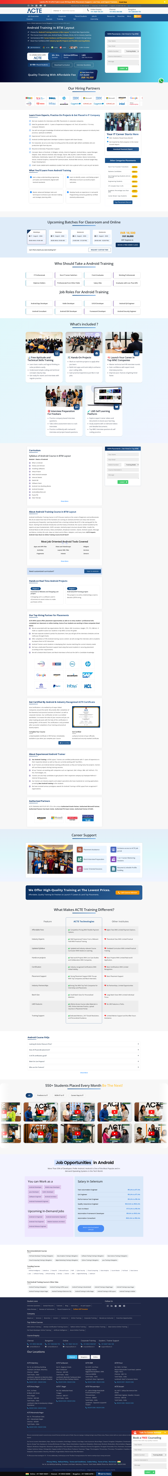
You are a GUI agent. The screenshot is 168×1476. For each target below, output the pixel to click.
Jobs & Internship (94, 17)
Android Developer (35, 1187)
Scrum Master (116, 1270)
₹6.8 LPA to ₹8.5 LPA (132, 1204)
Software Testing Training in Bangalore (93, 1256)
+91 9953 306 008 (36, 1344)
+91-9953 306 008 (115, 12)
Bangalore (132, 9)
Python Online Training (78, 1327)
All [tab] (29, 1095)
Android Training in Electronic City (61, 1291)
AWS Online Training (34, 1327)
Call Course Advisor (129, 892)
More (129, 16)
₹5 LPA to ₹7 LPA (134, 1190)
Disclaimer (113, 1462)
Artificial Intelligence (34, 1270)
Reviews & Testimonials (47, 1309)
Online (95, 1357)
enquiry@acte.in (70, 1347)
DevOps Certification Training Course (56, 1327)
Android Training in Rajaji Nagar (104, 1287)
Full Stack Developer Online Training (39, 1330)
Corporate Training (61, 17)
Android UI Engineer (35, 1217)
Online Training (76, 1318)
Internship (74, 1306)
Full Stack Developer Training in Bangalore (41, 1256)
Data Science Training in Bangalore (117, 1256)
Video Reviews (31, 1309)
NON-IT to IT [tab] (59, 1095)
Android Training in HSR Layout (107, 1291)
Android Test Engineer (36, 1222)
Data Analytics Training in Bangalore (67, 1256)
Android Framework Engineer (38, 1201)
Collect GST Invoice (80, 1309)
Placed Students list (80, 17)
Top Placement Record (123, 202)
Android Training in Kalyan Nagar (38, 1291)
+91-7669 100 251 (97, 12)
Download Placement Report (123, 149)
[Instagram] (28, 5)
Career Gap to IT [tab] (77, 1095)
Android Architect (50, 1197)
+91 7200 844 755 (53, 1344)
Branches (121, 16)
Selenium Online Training (97, 1327)
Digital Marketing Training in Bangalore (67, 1260)
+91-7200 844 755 (134, 12)
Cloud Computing (93, 1270)
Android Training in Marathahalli (81, 1287)
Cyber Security (81, 1270)
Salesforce (46, 1270)
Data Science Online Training (117, 1327)
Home (28, 23)
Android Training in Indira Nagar (84, 1291)
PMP (72, 1270)
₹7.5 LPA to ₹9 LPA (133, 1209)
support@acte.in (106, 1347)
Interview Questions (84, 65)
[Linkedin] (32, 5)
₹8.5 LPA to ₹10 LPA (133, 1218)
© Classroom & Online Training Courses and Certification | (69, 1470)
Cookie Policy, (92, 1462)
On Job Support (86, 1306)
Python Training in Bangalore (90, 1260)
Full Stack (125, 1270)
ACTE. (113, 1470)
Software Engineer (35, 1197)
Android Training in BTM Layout (59, 1287)
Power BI (54, 1270)
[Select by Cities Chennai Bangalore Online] (67, 11)
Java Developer (34, 1192)
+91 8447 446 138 (107, 1344)
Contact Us (64, 1318)
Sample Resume (48, 1306)
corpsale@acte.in (89, 1347)
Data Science (134, 1270)
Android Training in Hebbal (127, 1291)
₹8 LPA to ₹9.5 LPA (133, 1213)
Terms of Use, (103, 1462)
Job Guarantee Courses (33, 17)
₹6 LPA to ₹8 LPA (134, 1199)
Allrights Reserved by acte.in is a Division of (99, 1470)
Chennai (112, 9)
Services (38, 1318)
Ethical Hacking (50, 1273)
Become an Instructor (106, 1318)
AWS (73, 1273)
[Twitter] (36, 5)
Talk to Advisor (92, 571)
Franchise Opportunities (124, 1318)
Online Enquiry (96, 9)
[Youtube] (40, 5)
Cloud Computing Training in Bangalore (40, 1260)
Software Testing (38, 1273)
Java (30, 1273)
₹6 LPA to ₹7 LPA (134, 1194)
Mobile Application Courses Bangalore (42, 23)
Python (67, 1273)
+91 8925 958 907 (89, 1344)
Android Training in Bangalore (37, 1287)
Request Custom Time (99, 250)
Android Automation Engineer (56, 1217)
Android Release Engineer (37, 1226)
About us (30, 1318)
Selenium (92, 1273)
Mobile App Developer (52, 1187)
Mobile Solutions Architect (56, 1222)
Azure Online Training (77, 1330)
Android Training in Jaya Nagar (125, 1287)
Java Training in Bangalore (109, 1260)
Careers (55, 1318)
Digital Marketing (82, 1273)
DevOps (60, 1273)
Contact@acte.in (35, 1347)
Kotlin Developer (48, 1192)
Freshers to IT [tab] (42, 1095)
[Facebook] (44, 5)
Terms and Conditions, (78, 1462)
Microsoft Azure (64, 1270)
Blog (66, 1306)
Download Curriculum (62, 65)
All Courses (49, 17)
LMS (138, 16)
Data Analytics (105, 1270)
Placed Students (40, 64)
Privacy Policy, (52, 1462)
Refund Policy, (63, 1462)
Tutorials (59, 1306)
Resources (111, 16)
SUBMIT (122, 68)
